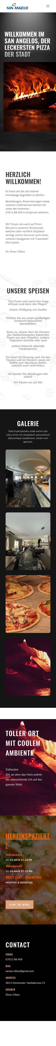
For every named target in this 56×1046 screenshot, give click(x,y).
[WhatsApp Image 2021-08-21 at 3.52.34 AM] (28, 569)
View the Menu (19, 904)
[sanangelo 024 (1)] (28, 694)
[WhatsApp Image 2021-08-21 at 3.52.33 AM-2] (28, 506)
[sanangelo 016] (28, 632)
